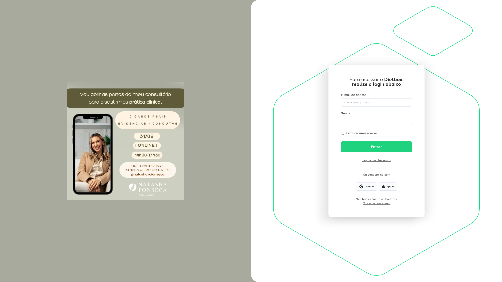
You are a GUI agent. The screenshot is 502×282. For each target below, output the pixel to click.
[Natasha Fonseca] (125, 141)
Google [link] (369, 186)
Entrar (376, 147)
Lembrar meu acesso (361, 133)
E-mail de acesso (353, 95)
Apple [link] (390, 186)
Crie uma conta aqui (376, 203)
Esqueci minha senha (376, 160)
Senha (345, 113)
